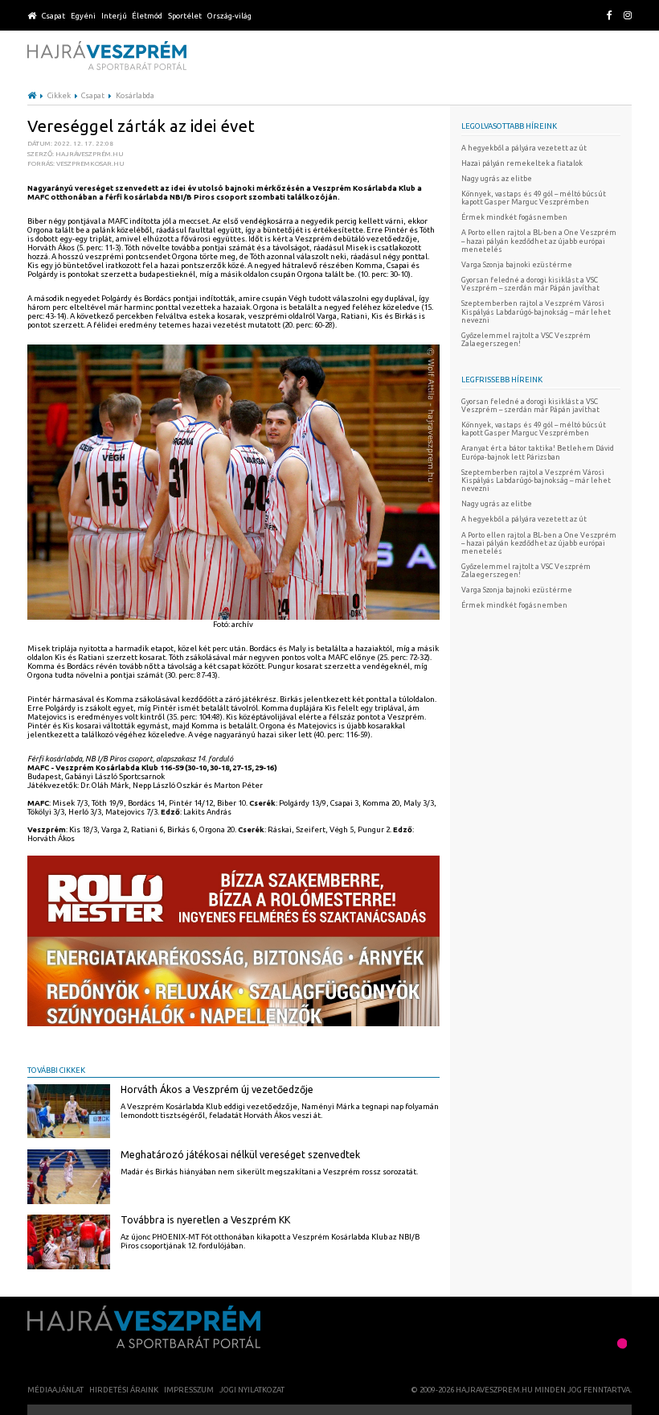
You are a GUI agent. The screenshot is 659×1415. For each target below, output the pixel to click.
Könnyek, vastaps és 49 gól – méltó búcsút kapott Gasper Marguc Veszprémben (533, 198)
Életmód (147, 15)
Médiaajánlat (55, 1389)
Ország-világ (229, 15)
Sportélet (185, 15)
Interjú (114, 15)
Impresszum (189, 1389)
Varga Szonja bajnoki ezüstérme (516, 265)
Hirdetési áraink (123, 1389)
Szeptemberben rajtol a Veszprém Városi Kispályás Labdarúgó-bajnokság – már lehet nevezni (536, 311)
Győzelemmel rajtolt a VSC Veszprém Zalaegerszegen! (526, 340)
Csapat (53, 15)
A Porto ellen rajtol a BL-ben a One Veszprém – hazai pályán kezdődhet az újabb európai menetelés (538, 241)
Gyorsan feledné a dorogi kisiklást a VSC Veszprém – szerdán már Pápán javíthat (530, 284)
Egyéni (83, 15)
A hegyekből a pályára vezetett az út (524, 148)
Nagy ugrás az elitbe (496, 179)
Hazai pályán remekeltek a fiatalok (522, 163)
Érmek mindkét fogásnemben (514, 217)
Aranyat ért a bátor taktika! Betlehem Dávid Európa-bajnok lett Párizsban (537, 452)
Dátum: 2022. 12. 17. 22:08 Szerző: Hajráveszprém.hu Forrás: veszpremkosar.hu (76, 153)
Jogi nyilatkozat (251, 1389)
